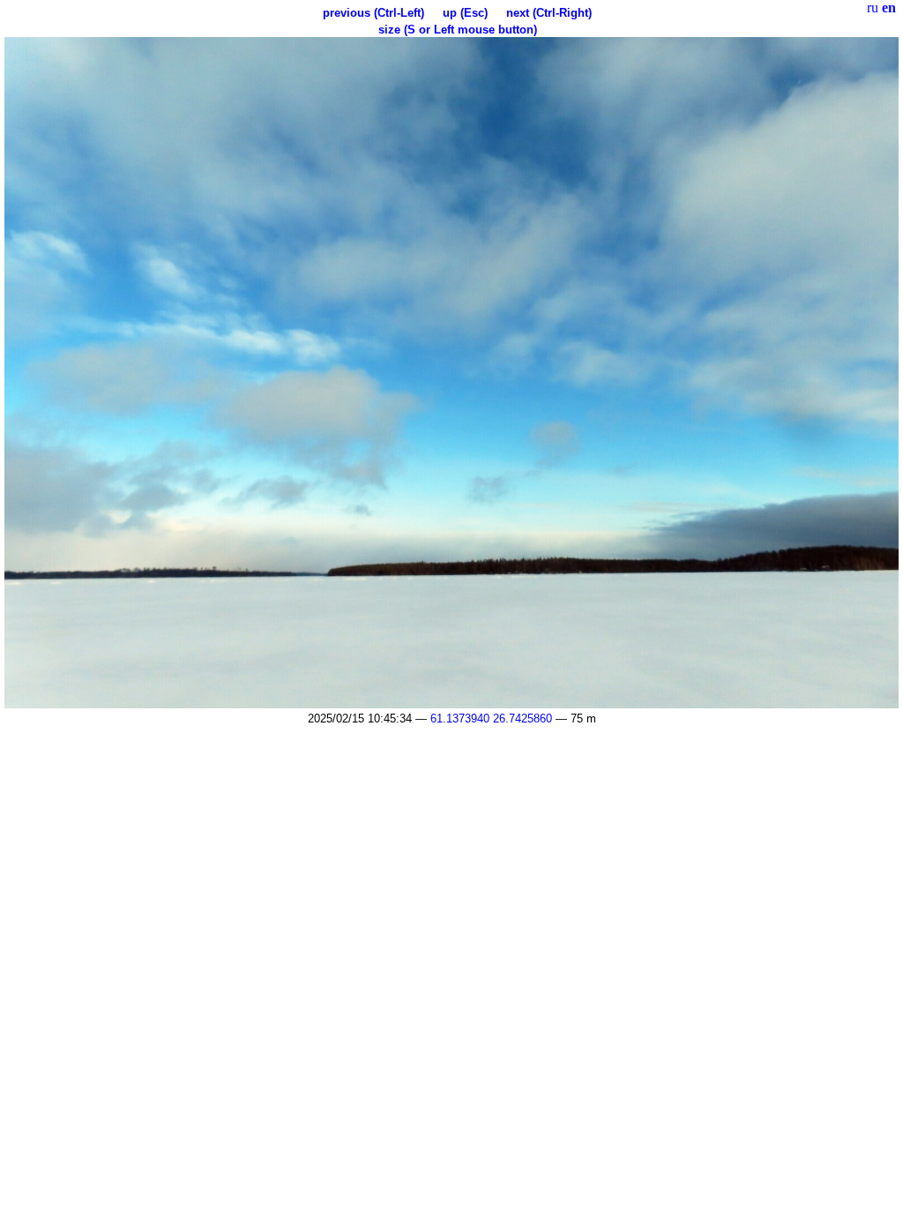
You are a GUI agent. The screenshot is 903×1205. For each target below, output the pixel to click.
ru (872, 7)
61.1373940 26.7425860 (491, 718)
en (889, 7)
